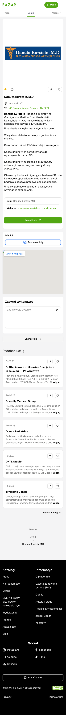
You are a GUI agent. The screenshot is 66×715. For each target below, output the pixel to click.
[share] (51, 89)
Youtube (12, 657)
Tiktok (42, 657)
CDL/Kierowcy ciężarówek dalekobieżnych (12, 601)
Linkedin (12, 664)
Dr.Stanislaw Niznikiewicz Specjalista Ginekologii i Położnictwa (30, 369)
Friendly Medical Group (21, 401)
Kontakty (41, 623)
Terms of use (56, 697)
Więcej (55, 12)
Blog (5, 633)
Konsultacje (31, 220)
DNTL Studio (14, 461)
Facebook (45, 650)
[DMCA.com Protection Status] (57, 688)
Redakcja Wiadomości (49, 608)
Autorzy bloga (44, 601)
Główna (33, 529)
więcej (56, 382)
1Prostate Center (16, 491)
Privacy (7, 697)
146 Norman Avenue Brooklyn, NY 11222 (29, 108)
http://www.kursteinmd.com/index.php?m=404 (38, 208)
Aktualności (9, 626)
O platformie (43, 576)
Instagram (13, 650)
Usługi (31, 12)
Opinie (39, 594)
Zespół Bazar (43, 615)
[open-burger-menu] (61, 5)
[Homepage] (9, 4)
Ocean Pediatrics (17, 431)
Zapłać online (35, 677)
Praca (6, 12)
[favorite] (59, 89)
